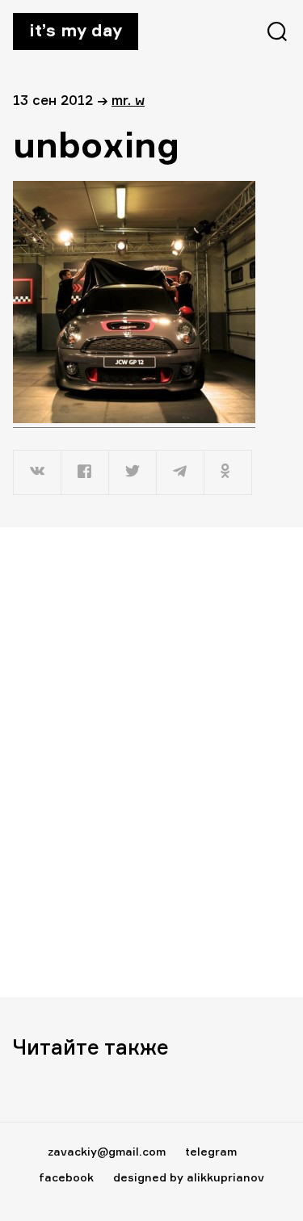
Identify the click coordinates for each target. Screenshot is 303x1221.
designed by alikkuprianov (188, 1177)
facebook (66, 1177)
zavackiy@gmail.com (107, 1151)
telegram (211, 1151)
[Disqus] (151, 761)
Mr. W (128, 99)
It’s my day (75, 29)
